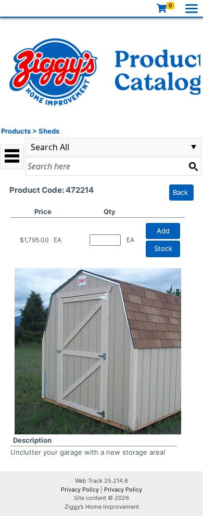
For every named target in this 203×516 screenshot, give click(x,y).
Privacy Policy (80, 489)
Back (180, 192)
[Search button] (193, 166)
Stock (163, 248)
